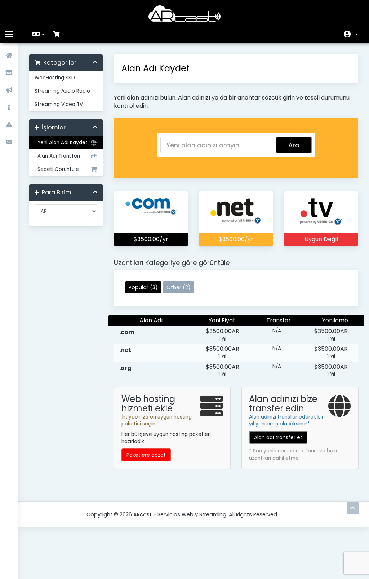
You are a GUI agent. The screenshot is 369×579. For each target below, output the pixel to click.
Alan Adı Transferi (57, 156)
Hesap (351, 34)
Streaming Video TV (59, 104)
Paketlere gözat (146, 455)
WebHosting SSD (55, 77)
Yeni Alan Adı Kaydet (61, 142)
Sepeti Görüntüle (57, 169)
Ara (293, 145)
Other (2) (178, 287)
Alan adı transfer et (278, 437)
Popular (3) (143, 287)
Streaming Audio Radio (62, 91)
